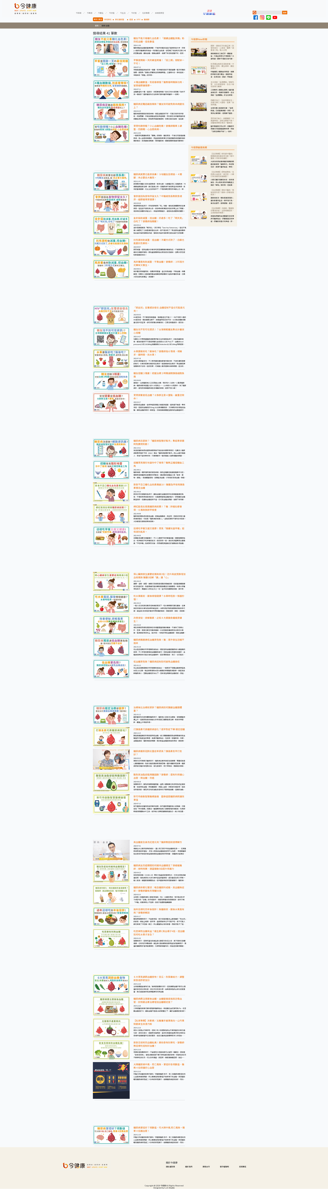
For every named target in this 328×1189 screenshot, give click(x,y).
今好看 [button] (134, 12)
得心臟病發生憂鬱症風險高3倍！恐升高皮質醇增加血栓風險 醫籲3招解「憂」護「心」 (160, 575)
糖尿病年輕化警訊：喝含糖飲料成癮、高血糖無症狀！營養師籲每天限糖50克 (159, 889)
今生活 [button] (122, 12)
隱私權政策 (170, 1166)
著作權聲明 (224, 1166)
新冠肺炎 (107, 19)
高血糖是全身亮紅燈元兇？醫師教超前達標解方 (158, 842)
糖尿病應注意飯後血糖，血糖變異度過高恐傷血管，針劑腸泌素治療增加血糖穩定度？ (158, 1000)
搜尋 (284, 12)
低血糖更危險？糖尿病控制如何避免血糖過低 (157, 661)
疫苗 (131, 19)
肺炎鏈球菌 (120, 19)
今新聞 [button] (78, 12)
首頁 (97, 25)
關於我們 (188, 1166)
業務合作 (206, 1166)
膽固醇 (146, 19)
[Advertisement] (139, 157)
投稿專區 (242, 1166)
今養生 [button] (100, 12)
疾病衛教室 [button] (159, 12)
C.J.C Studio (170, 1187)
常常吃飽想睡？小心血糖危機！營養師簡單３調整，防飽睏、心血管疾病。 (158, 127)
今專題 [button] (89, 12)
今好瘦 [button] (111, 12)
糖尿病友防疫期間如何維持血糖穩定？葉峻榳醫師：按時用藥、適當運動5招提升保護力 (158, 867)
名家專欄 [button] (145, 12)
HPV (138, 19)
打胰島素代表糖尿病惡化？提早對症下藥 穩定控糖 (159, 729)
